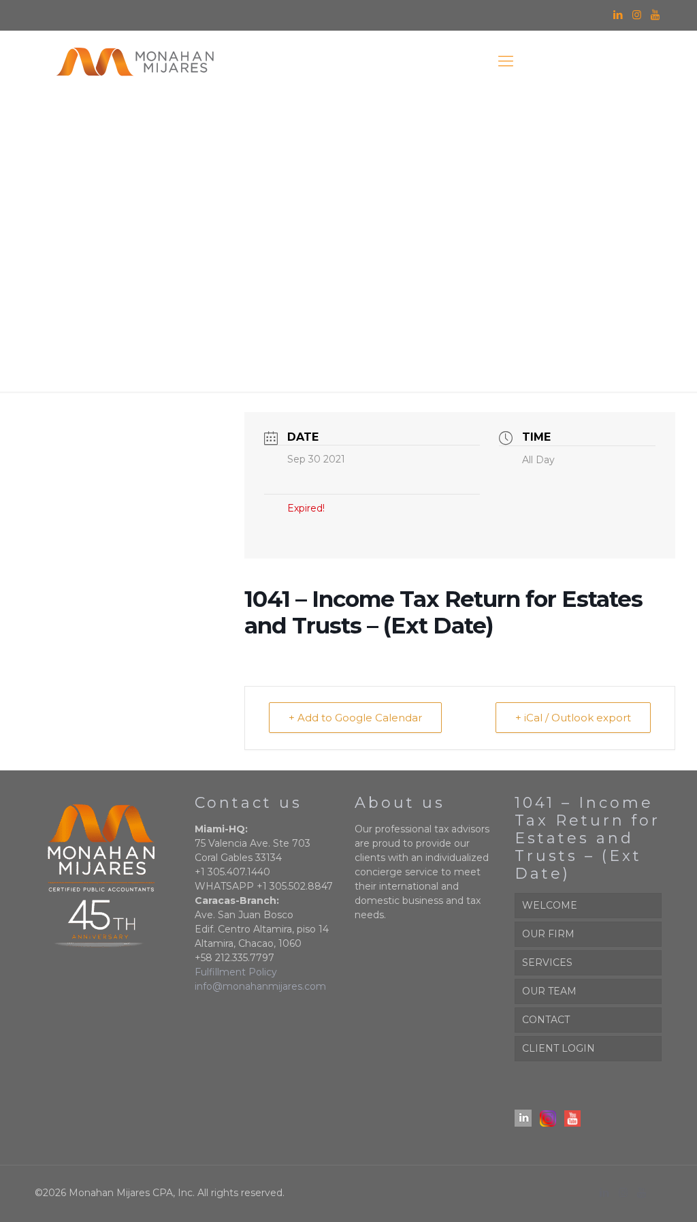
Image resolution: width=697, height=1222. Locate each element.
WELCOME (549, 905)
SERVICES (547, 962)
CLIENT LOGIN (558, 1048)
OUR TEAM (549, 991)
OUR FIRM (548, 934)
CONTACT (546, 1020)
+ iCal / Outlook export (573, 717)
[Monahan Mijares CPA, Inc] (134, 61)
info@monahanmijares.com (260, 986)
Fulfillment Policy (236, 972)
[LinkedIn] (618, 14)
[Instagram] (637, 14)
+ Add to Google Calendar (355, 717)
